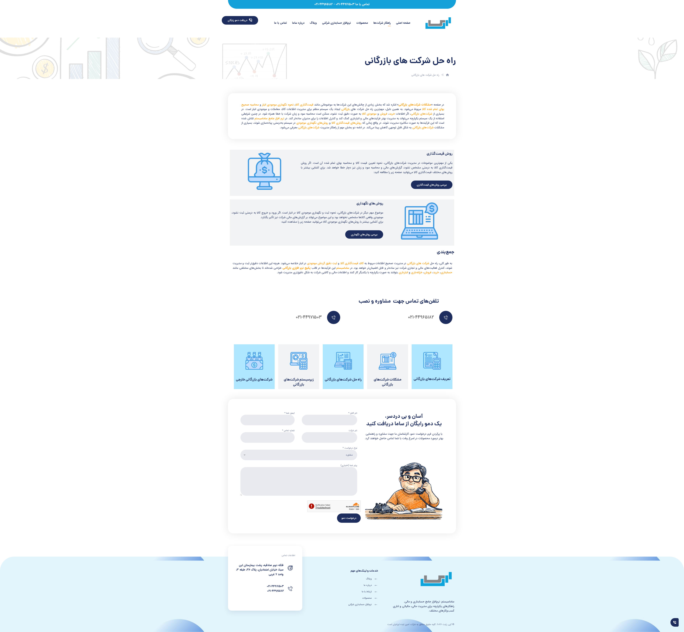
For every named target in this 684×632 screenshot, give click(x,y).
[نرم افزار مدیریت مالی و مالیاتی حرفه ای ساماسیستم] (438, 23)
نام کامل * (352, 413)
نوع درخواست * (350, 448)
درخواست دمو (348, 518)
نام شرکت (353, 430)
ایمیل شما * (289, 413)
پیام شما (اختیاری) (349, 465)
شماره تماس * (288, 430)
